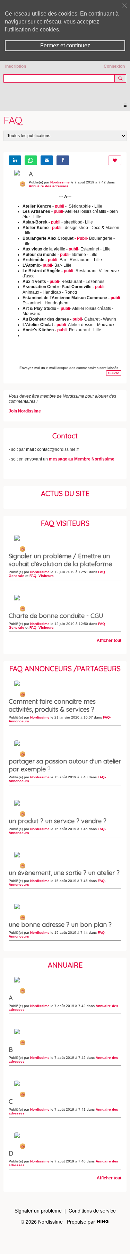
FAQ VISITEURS (65, 523)
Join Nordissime (25, 411)
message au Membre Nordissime (81, 459)
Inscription (15, 66)
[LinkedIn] (15, 160)
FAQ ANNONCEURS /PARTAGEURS (65, 668)
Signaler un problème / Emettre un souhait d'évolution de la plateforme (60, 560)
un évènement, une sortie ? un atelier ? (64, 873)
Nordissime (65, 89)
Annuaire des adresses (48, 186)
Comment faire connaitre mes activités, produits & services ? (52, 705)
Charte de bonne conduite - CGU (56, 616)
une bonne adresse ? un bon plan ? (60, 925)
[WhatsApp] (31, 160)
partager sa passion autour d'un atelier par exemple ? (65, 765)
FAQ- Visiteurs (41, 576)
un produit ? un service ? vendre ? (57, 821)
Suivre (113, 373)
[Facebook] (63, 160)
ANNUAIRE (65, 965)
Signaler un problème (38, 1210)
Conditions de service (92, 1210)
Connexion (114, 66)
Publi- (82, 238)
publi (59, 206)
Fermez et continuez (65, 45)
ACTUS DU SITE (65, 493)
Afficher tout (109, 640)
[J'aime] (114, 160)
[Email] (47, 160)
